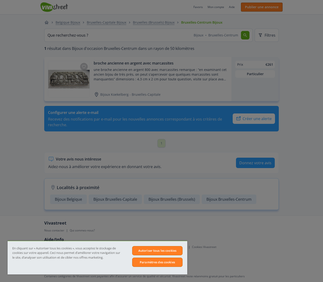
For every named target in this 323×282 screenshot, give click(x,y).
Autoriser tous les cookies (157, 250)
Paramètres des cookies (157, 262)
